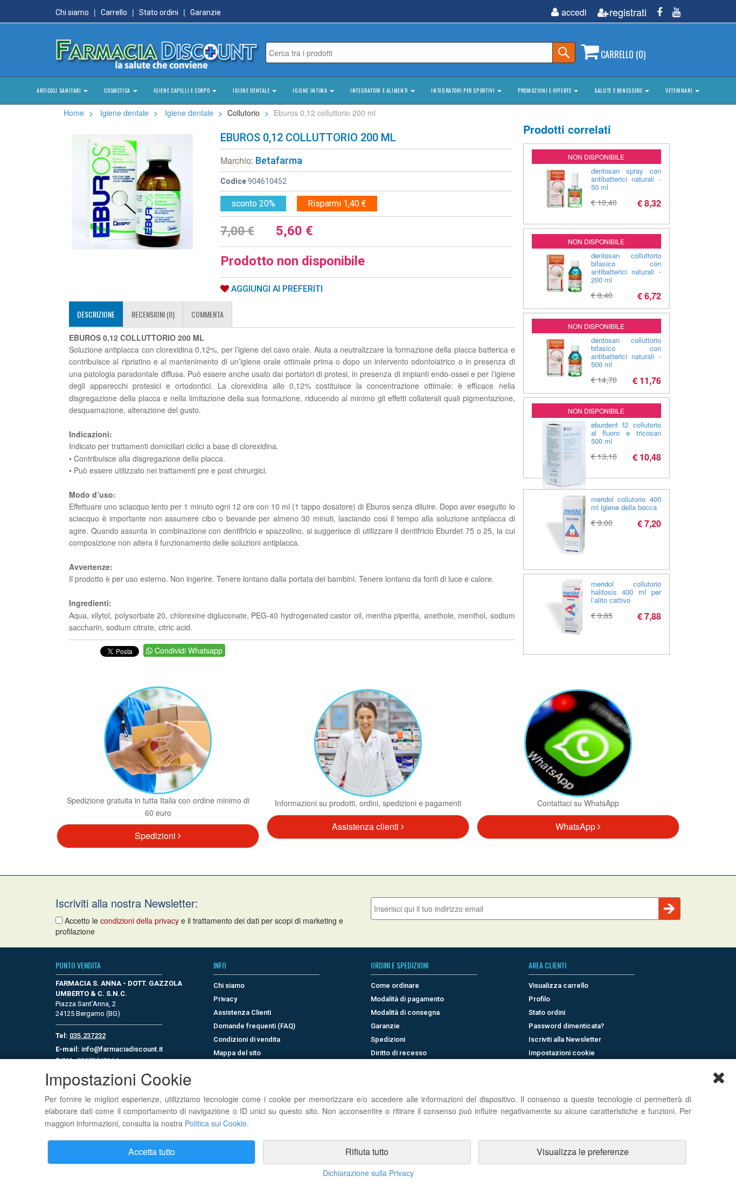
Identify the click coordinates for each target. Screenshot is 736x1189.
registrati (628, 12)
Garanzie (205, 12)
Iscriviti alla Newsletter (565, 1039)
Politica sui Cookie (216, 1123)
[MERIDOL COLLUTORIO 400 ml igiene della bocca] (564, 525)
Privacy (225, 999)
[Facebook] (655, 12)
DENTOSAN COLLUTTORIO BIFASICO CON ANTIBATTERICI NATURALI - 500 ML (626, 352)
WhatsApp (577, 826)
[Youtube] (672, 12)
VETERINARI (679, 90)
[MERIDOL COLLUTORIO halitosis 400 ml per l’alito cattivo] (564, 607)
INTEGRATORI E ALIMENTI (379, 90)
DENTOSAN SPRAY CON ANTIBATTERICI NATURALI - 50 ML (626, 179)
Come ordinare (395, 985)
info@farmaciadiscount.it (122, 1049)
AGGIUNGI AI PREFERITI (276, 289)
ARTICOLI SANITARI (59, 90)
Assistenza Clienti (242, 1012)
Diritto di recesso (399, 1053)
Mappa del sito (237, 1053)
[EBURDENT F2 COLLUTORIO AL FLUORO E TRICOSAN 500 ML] (564, 455)
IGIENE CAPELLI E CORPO (182, 90)
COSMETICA (117, 90)
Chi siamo (72, 12)
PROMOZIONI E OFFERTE (545, 90)
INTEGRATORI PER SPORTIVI (463, 90)
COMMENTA (207, 314)
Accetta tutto (151, 1151)
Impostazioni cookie (562, 1053)
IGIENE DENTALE (252, 90)
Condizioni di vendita (246, 1039)
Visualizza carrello (558, 985)
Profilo (539, 999)
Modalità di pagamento (407, 999)
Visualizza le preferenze (583, 1151)
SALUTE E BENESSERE (619, 90)
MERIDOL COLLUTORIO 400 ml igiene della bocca (626, 503)
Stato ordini (158, 12)
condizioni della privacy (139, 920)
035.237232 (88, 1036)
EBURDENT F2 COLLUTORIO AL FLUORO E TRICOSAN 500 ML (626, 433)
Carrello (114, 12)
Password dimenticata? (566, 1026)
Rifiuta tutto (366, 1151)
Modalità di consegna (405, 1012)
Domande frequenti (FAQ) (254, 1026)
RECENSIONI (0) (153, 314)
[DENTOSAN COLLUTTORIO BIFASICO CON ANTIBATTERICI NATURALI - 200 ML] (564, 272)
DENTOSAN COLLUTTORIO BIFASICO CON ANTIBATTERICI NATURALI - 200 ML (626, 267)
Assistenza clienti (366, 826)
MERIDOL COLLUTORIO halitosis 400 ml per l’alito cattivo (626, 592)
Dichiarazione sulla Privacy (368, 1172)
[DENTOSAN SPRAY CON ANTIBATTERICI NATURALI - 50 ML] (564, 188)
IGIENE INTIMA (311, 90)
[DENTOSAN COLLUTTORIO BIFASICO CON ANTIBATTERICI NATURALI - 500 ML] (564, 357)
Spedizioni (156, 835)
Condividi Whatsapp (187, 650)
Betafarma (278, 160)
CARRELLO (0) (622, 54)
